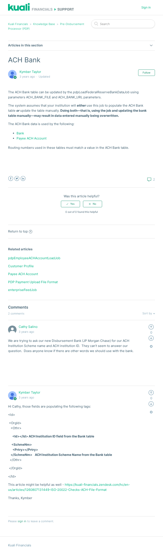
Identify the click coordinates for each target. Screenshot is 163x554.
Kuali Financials (18, 24)
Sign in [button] (146, 7)
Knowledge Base (44, 24)
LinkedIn (23, 178)
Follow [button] (146, 72)
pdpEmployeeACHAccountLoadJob (34, 258)
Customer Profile (21, 266)
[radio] (70, 204)
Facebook (10, 178)
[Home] (41, 10)
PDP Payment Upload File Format (33, 282)
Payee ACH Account (31, 138)
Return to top (18, 231)
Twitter (17, 178)
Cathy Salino (28, 327)
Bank (20, 133)
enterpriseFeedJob (22, 290)
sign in (22, 521)
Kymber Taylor (30, 72)
